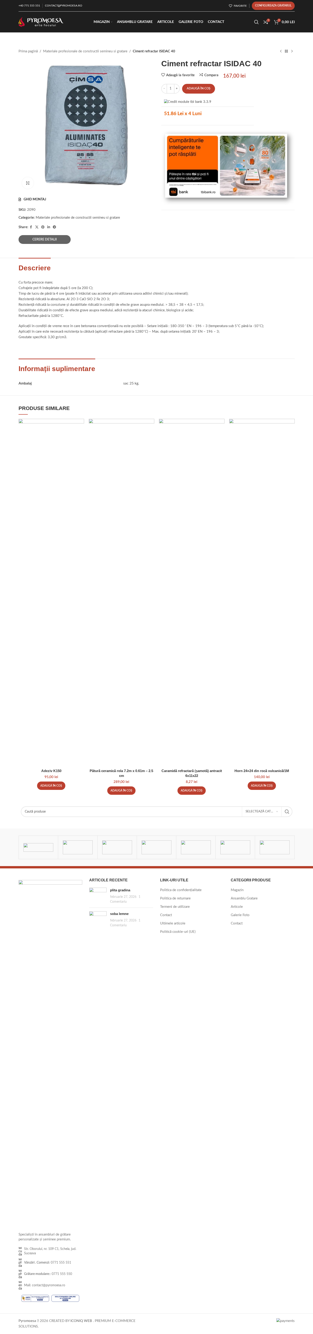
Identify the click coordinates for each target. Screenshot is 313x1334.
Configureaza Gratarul (273, 5)
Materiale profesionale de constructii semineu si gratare (85, 51)
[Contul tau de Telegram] (54, 227)
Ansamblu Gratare (244, 898)
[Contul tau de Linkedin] (48, 227)
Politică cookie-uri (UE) (178, 931)
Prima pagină (28, 51)
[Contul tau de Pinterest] (43, 227)
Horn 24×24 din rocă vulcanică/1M (261, 771)
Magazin (237, 890)
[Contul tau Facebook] (31, 227)
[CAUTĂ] (287, 811)
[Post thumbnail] (98, 896)
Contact (166, 915)
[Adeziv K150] (51, 592)
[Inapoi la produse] (286, 51)
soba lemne (119, 914)
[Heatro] (235, 847)
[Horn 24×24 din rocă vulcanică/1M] (262, 592)
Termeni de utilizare (175, 906)
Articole (237, 906)
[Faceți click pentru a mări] (28, 183)
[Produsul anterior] (281, 51)
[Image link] (50, 1053)
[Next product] (292, 51)
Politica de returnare (175, 898)
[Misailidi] (156, 847)
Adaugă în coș (198, 88)
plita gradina (120, 890)
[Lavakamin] (195, 847)
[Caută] (256, 22)
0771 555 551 (47, 1262)
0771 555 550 (48, 1274)
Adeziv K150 (51, 771)
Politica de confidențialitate (181, 890)
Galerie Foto (240, 915)
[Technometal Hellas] (38, 847)
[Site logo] (41, 22)
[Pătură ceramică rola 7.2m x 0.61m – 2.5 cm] (121, 592)
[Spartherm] (77, 847)
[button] (51, 786)
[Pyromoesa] (117, 847)
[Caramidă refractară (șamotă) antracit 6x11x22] (191, 592)
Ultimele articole (172, 923)
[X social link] (37, 227)
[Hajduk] (274, 847)
